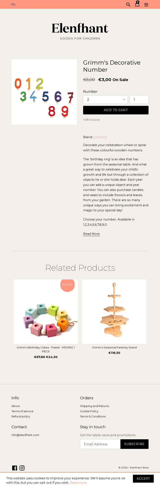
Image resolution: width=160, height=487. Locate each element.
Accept (143, 479)
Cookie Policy (89, 411)
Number (90, 92)
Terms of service (22, 411)
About (15, 406)
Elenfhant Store (139, 467)
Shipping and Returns (94, 406)
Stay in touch (93, 427)
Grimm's (100, 137)
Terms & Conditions (93, 416)
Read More (91, 234)
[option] (45, 320)
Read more (78, 482)
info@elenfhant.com (25, 435)
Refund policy (20, 416)
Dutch (45, 4)
